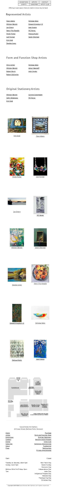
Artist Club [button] (47, 442)
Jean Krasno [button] (32, 27)
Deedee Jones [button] (11, 43)
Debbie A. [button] (44, 404)
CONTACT (45, 2)
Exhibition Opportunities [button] (42, 444)
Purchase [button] (48, 433)
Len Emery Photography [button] (24, 405)
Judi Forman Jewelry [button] (38, 383)
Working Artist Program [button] (43, 439)
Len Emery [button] (10, 27)
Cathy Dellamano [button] (12, 98)
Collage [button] (44, 407)
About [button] (8, 446)
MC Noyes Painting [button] (24, 414)
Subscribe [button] (9, 444)
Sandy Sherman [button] (33, 37)
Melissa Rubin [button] (33, 34)
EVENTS (23, 4)
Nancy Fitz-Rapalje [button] (12, 31)
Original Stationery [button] (31, 387)
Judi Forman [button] (10, 37)
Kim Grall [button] (9, 40)
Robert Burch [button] (10, 71)
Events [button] (8, 442)
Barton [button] (44, 405)
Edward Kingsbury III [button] (35, 24)
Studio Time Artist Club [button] (35, 405)
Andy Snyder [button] (32, 71)
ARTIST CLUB (45, 4)
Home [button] (8, 433)
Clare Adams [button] (10, 21)
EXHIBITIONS (24, 2)
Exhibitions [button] (15, 387)
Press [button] (7, 448)
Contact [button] (8, 439)
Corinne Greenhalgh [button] (35, 95)
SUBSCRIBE (34, 4)
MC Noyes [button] (32, 31)
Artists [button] (8, 435)
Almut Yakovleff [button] (33, 68)
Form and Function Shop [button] (38, 392)
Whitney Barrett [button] (11, 24)
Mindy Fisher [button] (10, 34)
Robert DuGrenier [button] (12, 75)
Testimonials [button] (47, 448)
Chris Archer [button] (10, 65)
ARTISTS (34, 2)
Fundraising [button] (47, 446)
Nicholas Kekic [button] (33, 21)
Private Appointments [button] (43, 450)
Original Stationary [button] (44, 437)
